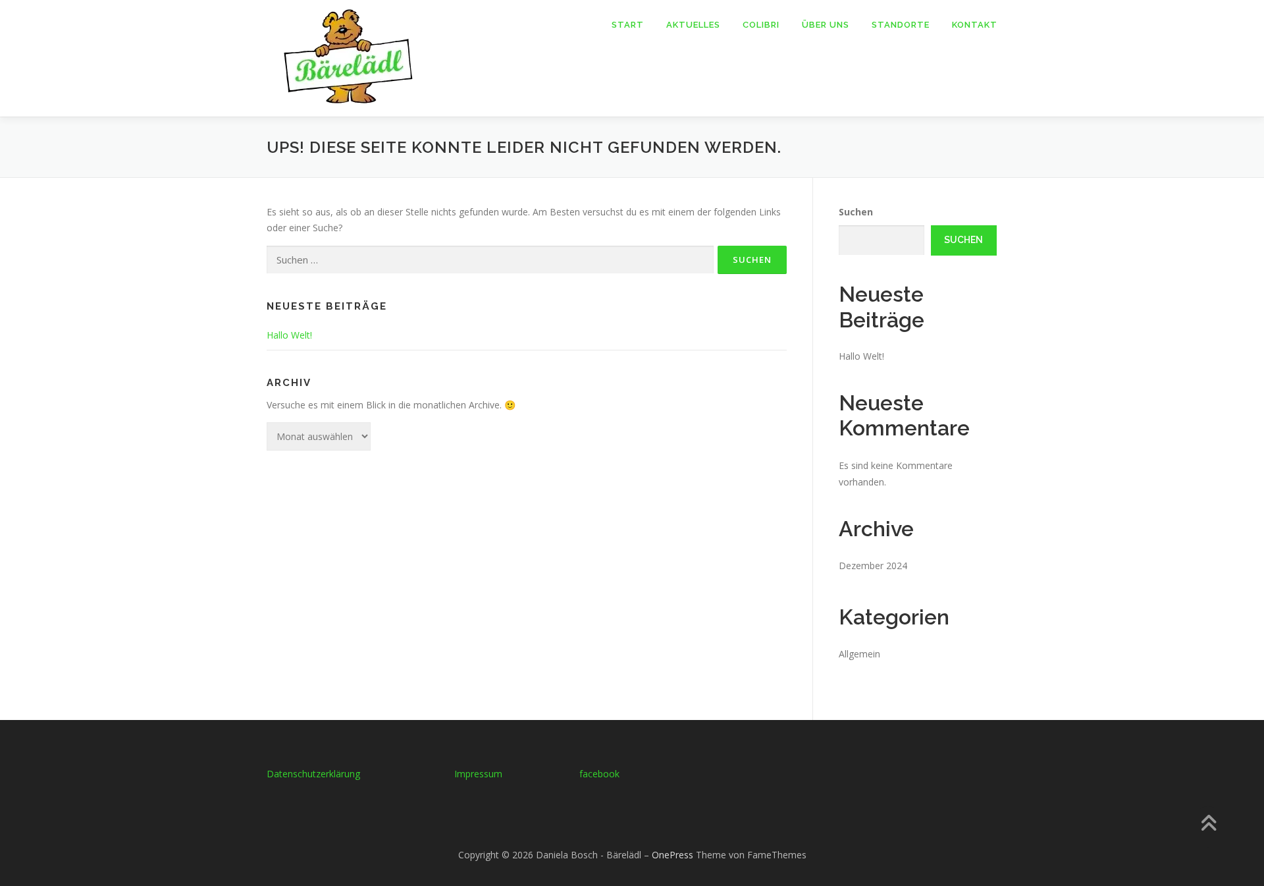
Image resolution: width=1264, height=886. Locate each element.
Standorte (901, 25)
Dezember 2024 (873, 565)
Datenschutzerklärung (313, 773)
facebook (599, 773)
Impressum (478, 773)
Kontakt (974, 25)
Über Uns (825, 25)
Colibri (761, 25)
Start (628, 25)
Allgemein (859, 654)
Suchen (856, 212)
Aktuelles (693, 25)
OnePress (672, 854)
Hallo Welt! (289, 335)
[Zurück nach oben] (1208, 824)
